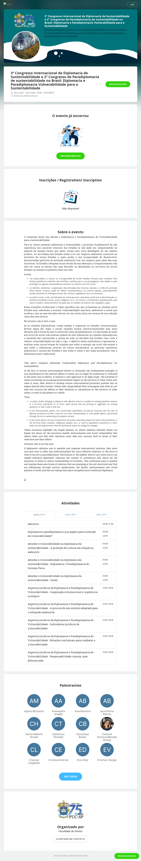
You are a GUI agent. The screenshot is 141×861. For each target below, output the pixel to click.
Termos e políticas (61, 856)
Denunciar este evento (78, 856)
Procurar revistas (70, 156)
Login (132, 5)
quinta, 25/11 (39, 514)
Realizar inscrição (118, 84)
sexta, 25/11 (101, 514)
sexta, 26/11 (70, 514)
